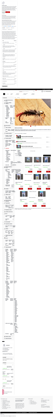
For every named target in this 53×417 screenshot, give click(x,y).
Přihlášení (44, 89)
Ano (2, 389)
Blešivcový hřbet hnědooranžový (40, 200)
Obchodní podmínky (33, 94)
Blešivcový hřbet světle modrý (23, 200)
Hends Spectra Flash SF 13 (28, 165)
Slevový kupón (12, 94)
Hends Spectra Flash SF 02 (37, 165)
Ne (3, 390)
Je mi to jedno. (5, 393)
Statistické (10, 26)
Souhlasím (7, 12)
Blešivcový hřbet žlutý (37, 182)
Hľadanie (20, 91)
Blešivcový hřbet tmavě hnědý (19, 183)
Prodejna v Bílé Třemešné (25, 94)
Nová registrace (49, 89)
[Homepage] (4, 94)
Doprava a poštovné (17, 94)
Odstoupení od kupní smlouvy (33, 412)
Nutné (3, 26)
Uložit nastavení (5, 86)
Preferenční (6, 26)
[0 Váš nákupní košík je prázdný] (46, 91)
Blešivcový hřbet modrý (46, 165)
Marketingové (14, 26)
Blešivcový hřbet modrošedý (45, 183)
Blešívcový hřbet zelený (28, 180)
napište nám (6, 351)
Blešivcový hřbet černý (32, 197)
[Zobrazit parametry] (47, 155)
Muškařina (18, 97)
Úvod (15, 97)
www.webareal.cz (24, 412)
